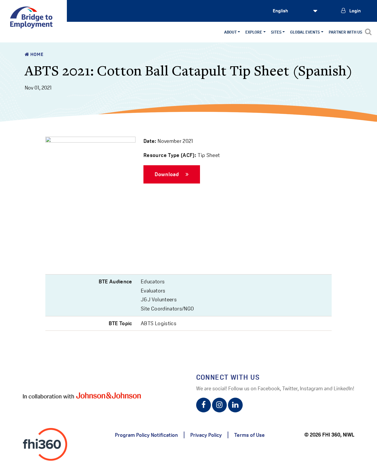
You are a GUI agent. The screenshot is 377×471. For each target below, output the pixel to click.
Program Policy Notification (146, 435)
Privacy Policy (206, 435)
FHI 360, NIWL (338, 434)
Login (354, 11)
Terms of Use (249, 435)
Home (36, 54)
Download (167, 174)
